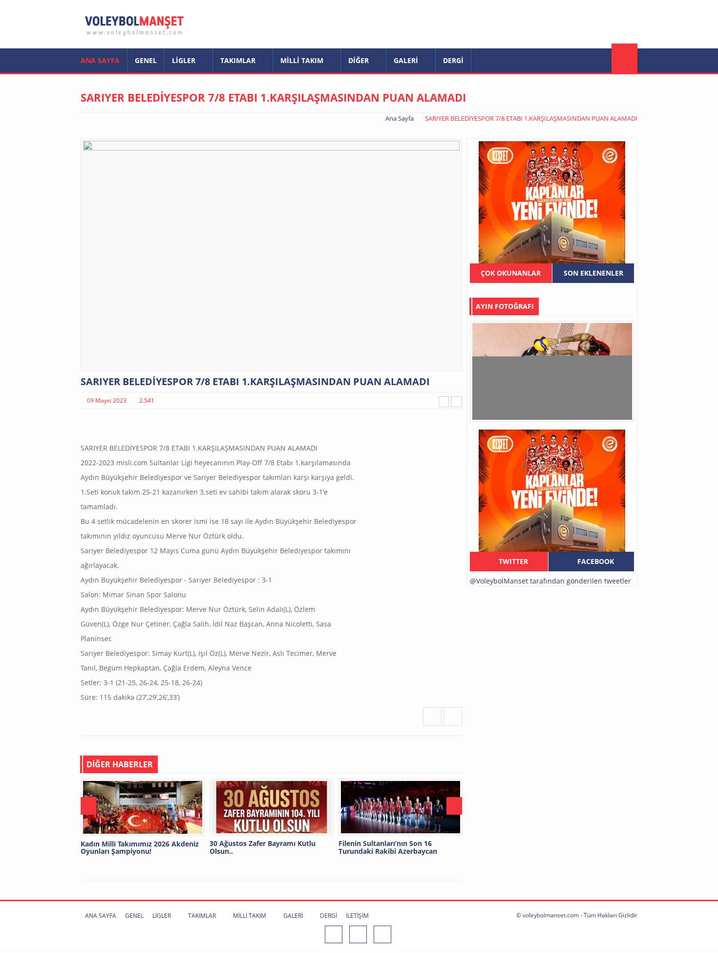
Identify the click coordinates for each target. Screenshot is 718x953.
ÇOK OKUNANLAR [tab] (511, 273)
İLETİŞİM (357, 915)
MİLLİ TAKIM (302, 60)
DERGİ (453, 60)
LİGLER (184, 60)
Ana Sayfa (399, 118)
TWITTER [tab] (512, 561)
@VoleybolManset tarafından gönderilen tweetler (550, 580)
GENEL (146, 60)
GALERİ (407, 60)
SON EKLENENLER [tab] (593, 273)
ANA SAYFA (100, 60)
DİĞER (359, 60)
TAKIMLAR (238, 60)
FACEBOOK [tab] (594, 561)
